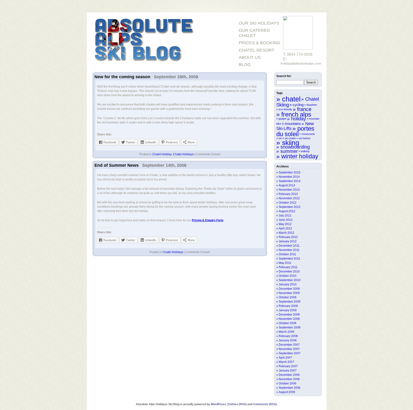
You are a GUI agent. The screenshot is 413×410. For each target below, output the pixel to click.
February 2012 (288, 237)
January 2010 (288, 284)
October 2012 (287, 202)
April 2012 (285, 228)
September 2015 (289, 172)
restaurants (308, 134)
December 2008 (289, 314)
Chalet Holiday (162, 154)
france (304, 109)
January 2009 (288, 310)
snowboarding (295, 147)
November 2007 (289, 349)
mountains (293, 124)
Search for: (284, 76)
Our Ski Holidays (259, 23)
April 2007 (285, 357)
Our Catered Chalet (254, 33)
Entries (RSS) (237, 404)
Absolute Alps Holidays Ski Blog (143, 40)
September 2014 (289, 181)
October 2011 (287, 254)
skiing (290, 142)
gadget (282, 118)
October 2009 (287, 297)
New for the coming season (122, 76)
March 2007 (286, 362)
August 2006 (287, 392)
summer (289, 151)
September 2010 (289, 280)
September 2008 (289, 327)
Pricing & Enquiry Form (207, 220)
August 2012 (287, 211)
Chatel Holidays (183, 154)
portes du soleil (295, 131)
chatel (291, 99)
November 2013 (289, 189)
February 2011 (288, 267)
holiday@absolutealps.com (301, 63)
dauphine (311, 104)
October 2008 (287, 323)
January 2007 (288, 370)
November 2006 (289, 379)
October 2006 (287, 383)
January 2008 (288, 340)
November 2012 (289, 198)
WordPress (218, 404)
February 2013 (288, 194)
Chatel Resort (256, 50)
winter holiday (299, 156)
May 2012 (285, 224)
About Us (250, 57)
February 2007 (288, 366)
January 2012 (288, 241)
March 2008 (286, 331)
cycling (298, 105)
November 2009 (289, 293)
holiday (298, 118)
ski (280, 138)
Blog (245, 64)
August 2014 (287, 185)
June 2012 (286, 220)
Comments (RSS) (265, 404)
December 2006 (289, 375)
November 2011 (289, 250)
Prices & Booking (259, 42)
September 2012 (289, 207)
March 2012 (286, 232)
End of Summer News (116, 165)
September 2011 (289, 258)
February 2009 (288, 306)
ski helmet (304, 138)
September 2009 (289, 301)
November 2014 (289, 176)
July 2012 (285, 215)
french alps (296, 114)
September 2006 (289, 387)
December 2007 (289, 344)
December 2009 (289, 288)
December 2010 (289, 271)
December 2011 (289, 245)
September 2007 (289, 353)
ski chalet (290, 138)
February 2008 (288, 336)
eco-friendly (285, 109)
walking (305, 151)
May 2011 (285, 263)
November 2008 (289, 319)
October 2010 (287, 275)
